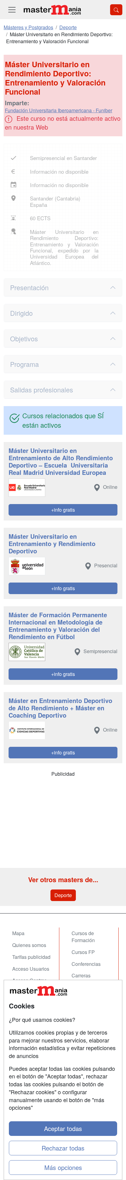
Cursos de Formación (83, 937)
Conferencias (86, 963)
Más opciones (63, 1167)
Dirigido (21, 313)
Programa (24, 364)
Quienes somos (29, 945)
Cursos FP (83, 952)
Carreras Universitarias (87, 979)
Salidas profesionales (41, 389)
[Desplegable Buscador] (116, 9)
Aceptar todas (63, 1128)
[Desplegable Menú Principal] (12, 9)
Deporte (63, 895)
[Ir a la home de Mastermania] (52, 9)
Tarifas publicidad (31, 956)
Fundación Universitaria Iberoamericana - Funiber (58, 110)
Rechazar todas (63, 1147)
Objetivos (24, 338)
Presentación (29, 287)
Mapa (18, 933)
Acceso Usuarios (30, 968)
